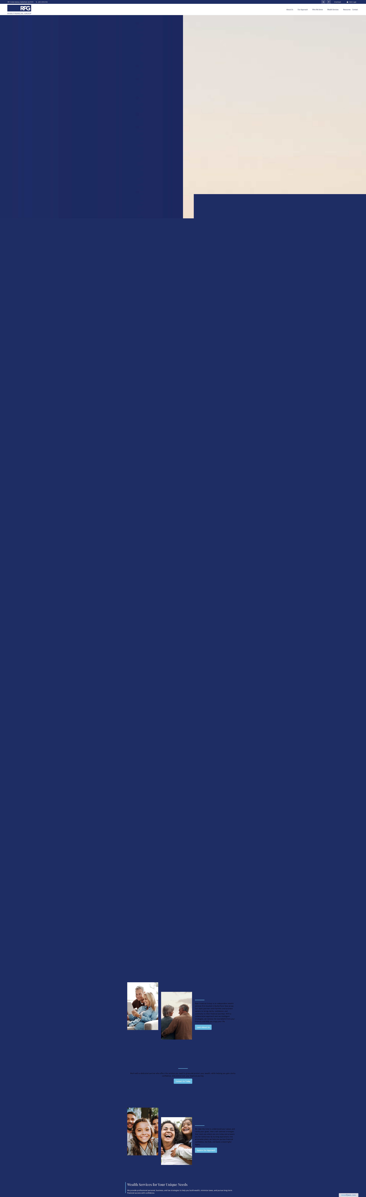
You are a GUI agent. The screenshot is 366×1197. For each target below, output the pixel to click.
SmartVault (337, 2)
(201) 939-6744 (42, 2)
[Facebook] (329, 2)
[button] (290, 9)
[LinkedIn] (323, 2)
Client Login (352, 2)
